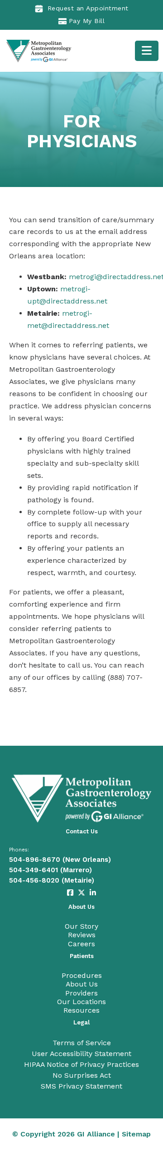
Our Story (81, 926)
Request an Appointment (88, 8)
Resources (81, 1010)
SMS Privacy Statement (81, 1086)
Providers (81, 993)
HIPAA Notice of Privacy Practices (81, 1064)
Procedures (82, 975)
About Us (82, 984)
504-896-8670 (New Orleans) (60, 859)
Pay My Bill (87, 20)
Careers (81, 944)
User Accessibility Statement (81, 1053)
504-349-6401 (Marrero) (50, 870)
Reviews (82, 934)
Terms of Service (82, 1042)
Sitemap (136, 1134)
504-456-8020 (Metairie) (51, 880)
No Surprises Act (82, 1075)
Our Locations (81, 1001)
